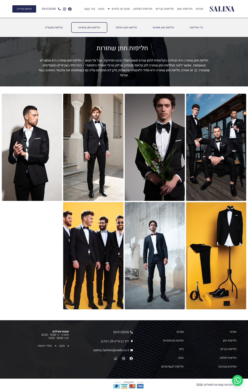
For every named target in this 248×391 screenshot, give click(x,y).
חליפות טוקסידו (54, 27)
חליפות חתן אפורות (163, 27)
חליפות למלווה (143, 9)
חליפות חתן (185, 9)
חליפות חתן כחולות (126, 27)
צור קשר (89, 9)
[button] (237, 380)
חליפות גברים (165, 9)
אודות (199, 9)
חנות (101, 9)
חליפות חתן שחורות (89, 27)
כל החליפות (196, 27)
